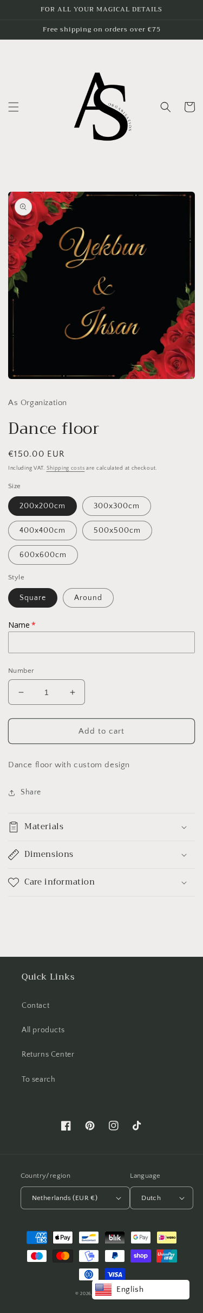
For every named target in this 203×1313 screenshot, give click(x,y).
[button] (13, 107)
